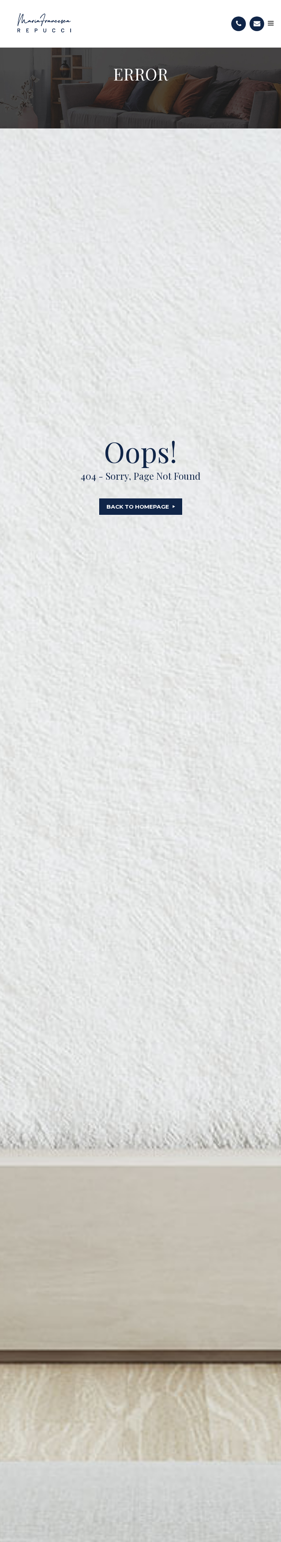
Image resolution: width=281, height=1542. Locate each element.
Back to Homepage (137, 506)
